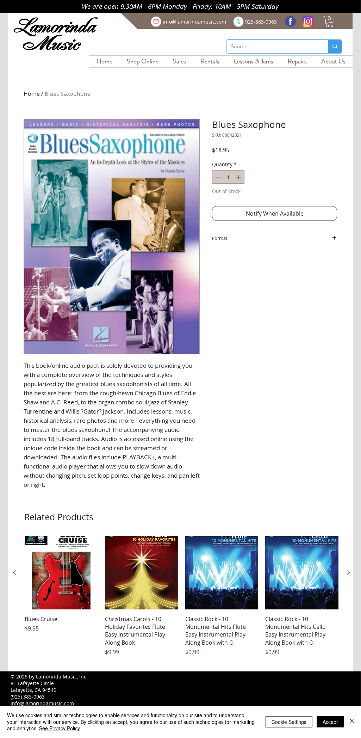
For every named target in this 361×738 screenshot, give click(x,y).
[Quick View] (61, 572)
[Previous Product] (14, 572)
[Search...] (335, 46)
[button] (329, 21)
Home (32, 94)
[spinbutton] (228, 177)
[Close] (352, 721)
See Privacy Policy (59, 728)
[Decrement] (217, 177)
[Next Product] (348, 572)
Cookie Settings (289, 721)
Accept (330, 721)
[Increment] (239, 177)
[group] (181, 600)
